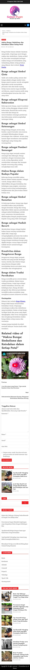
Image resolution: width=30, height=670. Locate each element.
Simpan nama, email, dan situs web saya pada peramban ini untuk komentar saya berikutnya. (15, 454)
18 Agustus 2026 (17, 612)
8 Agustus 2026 (17, 647)
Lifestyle (3, 39)
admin (4, 47)
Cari (4, 498)
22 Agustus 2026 (17, 599)
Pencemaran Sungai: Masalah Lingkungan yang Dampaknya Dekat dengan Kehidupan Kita (14, 524)
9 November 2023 (10, 47)
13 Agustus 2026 (17, 623)
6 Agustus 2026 (17, 659)
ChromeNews (22, 666)
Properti (4, 571)
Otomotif (4, 568)
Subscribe (28, 25)
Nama (4, 434)
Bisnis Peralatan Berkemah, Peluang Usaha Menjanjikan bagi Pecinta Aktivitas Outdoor (20, 655)
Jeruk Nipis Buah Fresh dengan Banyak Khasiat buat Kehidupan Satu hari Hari (20, 486)
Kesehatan (5, 561)
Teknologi (4, 575)
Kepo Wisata (20, 301)
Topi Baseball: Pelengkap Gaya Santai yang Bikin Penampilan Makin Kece (20, 474)
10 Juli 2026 (16, 491)
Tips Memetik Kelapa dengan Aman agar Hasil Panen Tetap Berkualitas (20, 619)
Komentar (5, 413)
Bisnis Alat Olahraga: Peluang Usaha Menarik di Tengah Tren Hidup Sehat (20, 595)
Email (4, 440)
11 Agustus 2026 (17, 478)
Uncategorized (6, 581)
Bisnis (3, 558)
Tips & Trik (5, 578)
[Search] (25, 25)
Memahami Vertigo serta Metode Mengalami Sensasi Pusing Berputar (20, 643)
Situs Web (4, 446)
